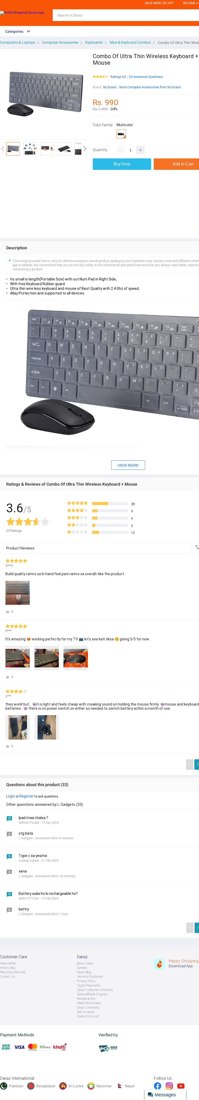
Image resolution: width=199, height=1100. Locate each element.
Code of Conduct (88, 1016)
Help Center (8, 963)
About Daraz (85, 963)
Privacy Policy (86, 981)
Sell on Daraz (86, 1012)
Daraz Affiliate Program (92, 994)
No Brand (109, 87)
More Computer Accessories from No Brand (150, 87)
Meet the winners (89, 1003)
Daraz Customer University (95, 990)
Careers (82, 968)
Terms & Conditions (90, 976)
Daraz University (88, 1007)
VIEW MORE (128, 465)
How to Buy (8, 968)
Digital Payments (88, 985)
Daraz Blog (84, 972)
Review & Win (86, 999)
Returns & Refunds (12, 972)
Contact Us (7, 976)
